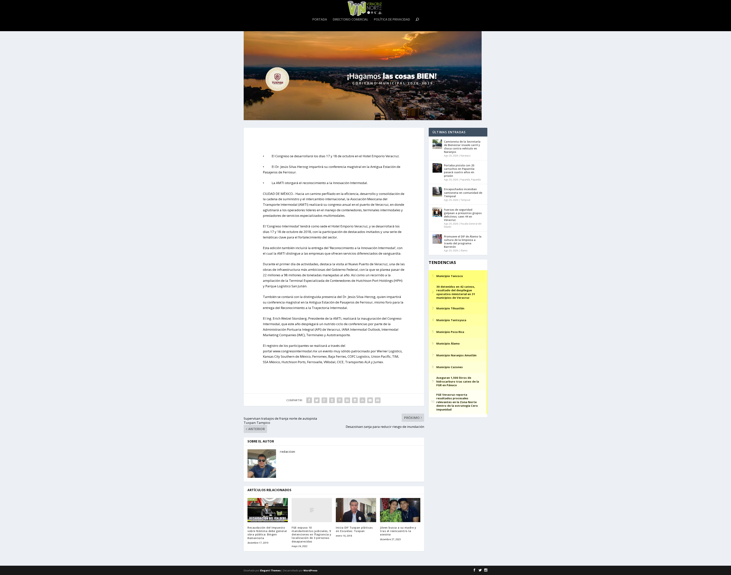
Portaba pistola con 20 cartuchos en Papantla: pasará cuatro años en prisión (459, 171)
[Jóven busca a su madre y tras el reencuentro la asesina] (400, 510)
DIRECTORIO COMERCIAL (350, 19)
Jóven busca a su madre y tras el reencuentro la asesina (398, 531)
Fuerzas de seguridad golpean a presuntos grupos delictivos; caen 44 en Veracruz (463, 215)
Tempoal (465, 200)
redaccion (287, 452)
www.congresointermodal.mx (295, 351)
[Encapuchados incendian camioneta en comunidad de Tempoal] (437, 191)
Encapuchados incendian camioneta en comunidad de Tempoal (463, 192)
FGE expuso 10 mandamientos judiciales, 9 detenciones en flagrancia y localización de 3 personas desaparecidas (311, 534)
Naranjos (465, 155)
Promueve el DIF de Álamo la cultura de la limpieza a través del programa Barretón (462, 242)
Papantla (465, 179)
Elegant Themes (270, 570)
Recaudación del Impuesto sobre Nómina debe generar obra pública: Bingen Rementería (267, 533)
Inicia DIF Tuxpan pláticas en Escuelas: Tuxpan (354, 529)
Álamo (464, 250)
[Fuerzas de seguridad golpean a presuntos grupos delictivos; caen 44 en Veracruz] (437, 212)
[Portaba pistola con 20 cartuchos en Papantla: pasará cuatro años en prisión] (437, 168)
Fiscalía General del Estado (462, 225)
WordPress (310, 570)
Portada (319, 19)
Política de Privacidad (392, 19)
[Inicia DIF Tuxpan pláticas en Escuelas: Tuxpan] (356, 510)
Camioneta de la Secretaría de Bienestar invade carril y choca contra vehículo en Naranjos (462, 147)
